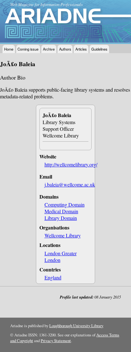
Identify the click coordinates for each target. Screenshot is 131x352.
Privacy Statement (56, 340)
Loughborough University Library (76, 325)
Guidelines (99, 49)
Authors (65, 49)
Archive (49, 49)
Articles (81, 49)
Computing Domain (65, 204)
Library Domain (61, 218)
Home (8, 49)
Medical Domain (61, 211)
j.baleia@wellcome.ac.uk (70, 184)
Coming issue (27, 49)
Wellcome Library (63, 235)
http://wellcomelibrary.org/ (71, 164)
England (53, 277)
